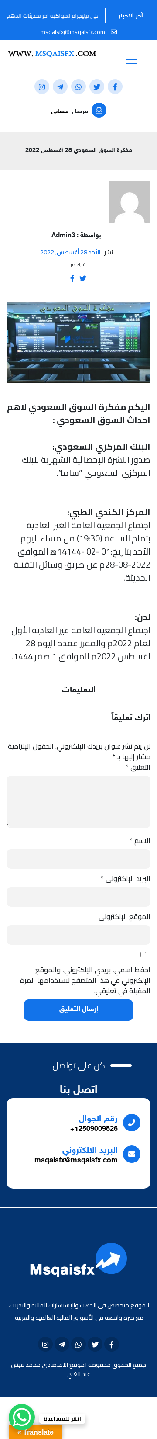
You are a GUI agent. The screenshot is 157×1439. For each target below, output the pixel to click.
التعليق (138, 767)
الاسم (140, 840)
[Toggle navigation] (130, 59)
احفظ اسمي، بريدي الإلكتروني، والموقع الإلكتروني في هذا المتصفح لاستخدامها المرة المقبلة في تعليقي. (85, 980)
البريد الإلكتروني (125, 878)
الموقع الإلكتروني (124, 916)
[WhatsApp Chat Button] (22, 1417)
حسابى (59, 111)
